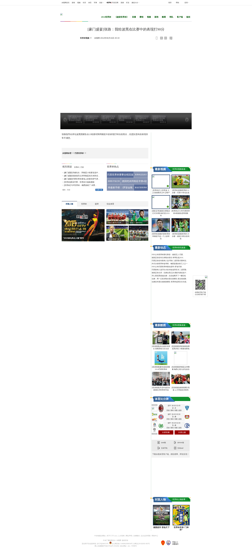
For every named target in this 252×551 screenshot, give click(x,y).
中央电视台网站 (99, 536)
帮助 (177, 3)
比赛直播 (166, 432)
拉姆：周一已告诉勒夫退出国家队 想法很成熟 (169, 279)
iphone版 (180, 442)
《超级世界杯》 (121, 17)
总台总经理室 (145, 536)
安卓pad (180, 448)
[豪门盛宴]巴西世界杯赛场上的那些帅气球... (82, 179)
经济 (84, 3)
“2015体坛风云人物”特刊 (73, 238)
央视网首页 (65, 3)
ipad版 (163, 442)
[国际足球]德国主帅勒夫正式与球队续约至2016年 (161, 213)
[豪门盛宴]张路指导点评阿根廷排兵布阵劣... (82, 176)
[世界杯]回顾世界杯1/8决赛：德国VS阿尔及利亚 (180, 236)
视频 (78, 3)
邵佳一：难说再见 (136, 223)
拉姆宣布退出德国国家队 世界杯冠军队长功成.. (169, 282)
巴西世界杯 (79, 153)
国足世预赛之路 (135, 239)
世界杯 (76, 167)
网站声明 (129, 536)
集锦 (172, 410)
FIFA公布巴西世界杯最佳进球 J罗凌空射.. (167, 267)
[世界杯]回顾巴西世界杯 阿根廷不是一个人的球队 (161, 236)
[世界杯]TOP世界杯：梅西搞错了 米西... (80, 185)
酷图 (164, 17)
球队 (171, 17)
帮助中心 (155, 536)
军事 (95, 3)
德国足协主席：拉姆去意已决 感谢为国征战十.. (169, 273)
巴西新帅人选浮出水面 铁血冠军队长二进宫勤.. (169, 270)
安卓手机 (164, 448)
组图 (176, 410)
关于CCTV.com (112, 536)
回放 (168, 410)
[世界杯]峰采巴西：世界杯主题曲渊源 (79, 182)
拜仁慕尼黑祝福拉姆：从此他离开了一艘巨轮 (169, 276)
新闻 (73, 3)
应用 (186, 3)
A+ (165, 38)
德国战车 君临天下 (161, 527)
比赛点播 (182, 432)
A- (161, 38)
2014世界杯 (106, 17)
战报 (180, 410)
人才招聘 (121, 536)
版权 (188, 17)
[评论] (171, 38)
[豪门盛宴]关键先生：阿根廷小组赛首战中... (82, 173)
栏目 (127, 3)
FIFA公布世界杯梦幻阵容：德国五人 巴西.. (168, 255)
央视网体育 (67, 153)
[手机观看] (157, 38)
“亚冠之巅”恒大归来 (114, 223)
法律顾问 (136, 536)
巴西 (82, 167)
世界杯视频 (84, 38)
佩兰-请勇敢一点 (113, 239)
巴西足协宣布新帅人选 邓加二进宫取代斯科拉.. (169, 261)
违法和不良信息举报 (89, 544)
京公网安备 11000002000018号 (122, 544)
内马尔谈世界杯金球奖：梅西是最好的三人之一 (170, 264)
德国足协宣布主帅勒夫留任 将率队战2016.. (168, 258)
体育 (89, 3)
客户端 (180, 17)
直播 (122, 3)
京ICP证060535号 (103, 544)
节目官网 (115, 3)
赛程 (141, 17)
